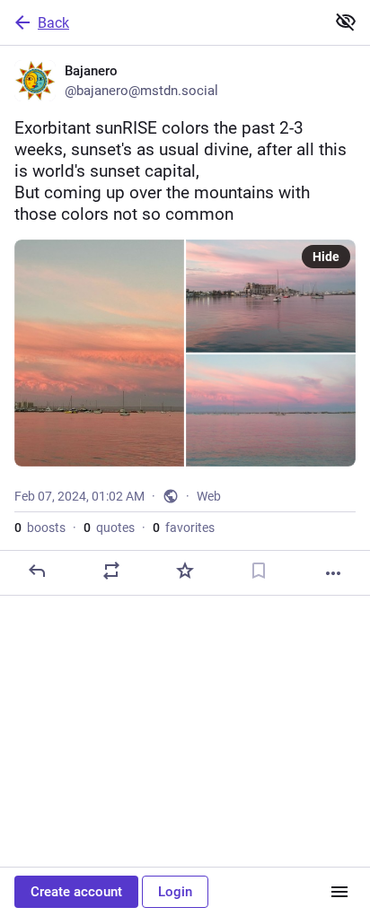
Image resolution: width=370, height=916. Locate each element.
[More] (333, 573)
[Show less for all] (346, 21)
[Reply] (37, 570)
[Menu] (339, 892)
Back (53, 22)
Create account (76, 892)
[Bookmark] (258, 570)
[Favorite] (185, 570)
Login (175, 892)
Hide (326, 256)
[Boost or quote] (111, 570)
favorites (184, 527)
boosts (40, 527)
